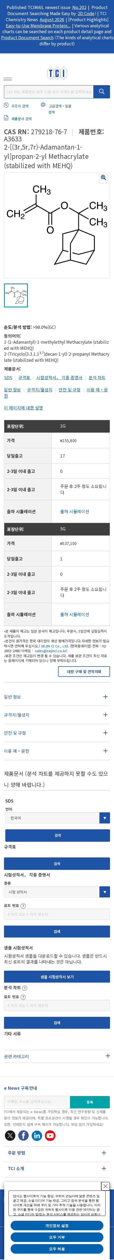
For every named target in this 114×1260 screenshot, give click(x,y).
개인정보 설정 (57, 1225)
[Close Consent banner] (105, 1186)
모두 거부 (57, 1237)
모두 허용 (57, 1249)
